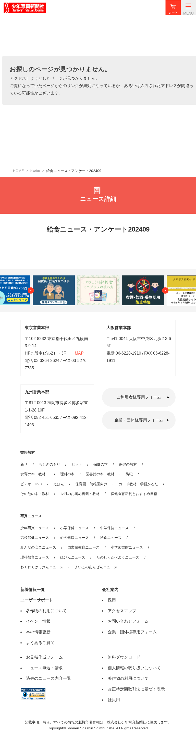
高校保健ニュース (34, 538)
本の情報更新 (38, 632)
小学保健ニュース (74, 528)
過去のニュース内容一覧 (48, 678)
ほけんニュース (72, 557)
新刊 (24, 464)
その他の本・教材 (34, 494)
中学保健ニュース (114, 528)
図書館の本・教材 (100, 474)
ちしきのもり (49, 464)
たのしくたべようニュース (117, 557)
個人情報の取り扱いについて (134, 668)
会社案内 (110, 589)
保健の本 (100, 464)
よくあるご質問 (40, 642)
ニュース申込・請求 (44, 668)
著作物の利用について (46, 611)
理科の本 (67, 474)
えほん (58, 484)
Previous (31, 290)
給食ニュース (110, 538)
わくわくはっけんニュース (41, 567)
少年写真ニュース (34, 528)
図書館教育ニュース (83, 547)
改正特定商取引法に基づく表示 (136, 689)
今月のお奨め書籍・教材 (80, 494)
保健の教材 (128, 464)
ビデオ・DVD (31, 484)
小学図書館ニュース (127, 547)
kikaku (35, 171)
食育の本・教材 (34, 474)
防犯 (129, 474)
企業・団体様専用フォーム (138, 420)
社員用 (114, 700)
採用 (112, 600)
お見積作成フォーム (44, 657)
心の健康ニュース (74, 538)
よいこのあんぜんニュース (96, 567)
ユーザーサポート (36, 600)
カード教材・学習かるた (138, 484)
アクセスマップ (122, 611)
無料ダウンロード (124, 657)
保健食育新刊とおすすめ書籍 (134, 494)
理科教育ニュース (34, 557)
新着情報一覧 (32, 589)
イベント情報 (38, 621)
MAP (79, 353)
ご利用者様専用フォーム (138, 397)
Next (165, 290)
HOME (18, 171)
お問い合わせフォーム (128, 621)
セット (76, 464)
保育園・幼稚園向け (91, 484)
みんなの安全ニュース (38, 547)
